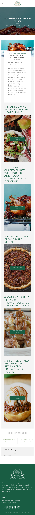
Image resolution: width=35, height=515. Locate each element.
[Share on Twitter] (15, 433)
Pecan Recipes (17, 16)
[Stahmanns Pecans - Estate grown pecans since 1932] (17, 3)
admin (27, 25)
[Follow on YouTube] (18, 507)
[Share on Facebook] (12, 433)
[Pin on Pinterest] (22, 433)
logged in (16, 453)
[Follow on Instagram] (6, 507)
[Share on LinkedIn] (25, 433)
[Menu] (2, 3)
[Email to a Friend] (19, 433)
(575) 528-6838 (12, 503)
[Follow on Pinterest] (12, 507)
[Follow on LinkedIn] (15, 507)
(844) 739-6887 (15, 500)
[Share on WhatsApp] (9, 433)
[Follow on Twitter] (9, 507)
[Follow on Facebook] (3, 507)
